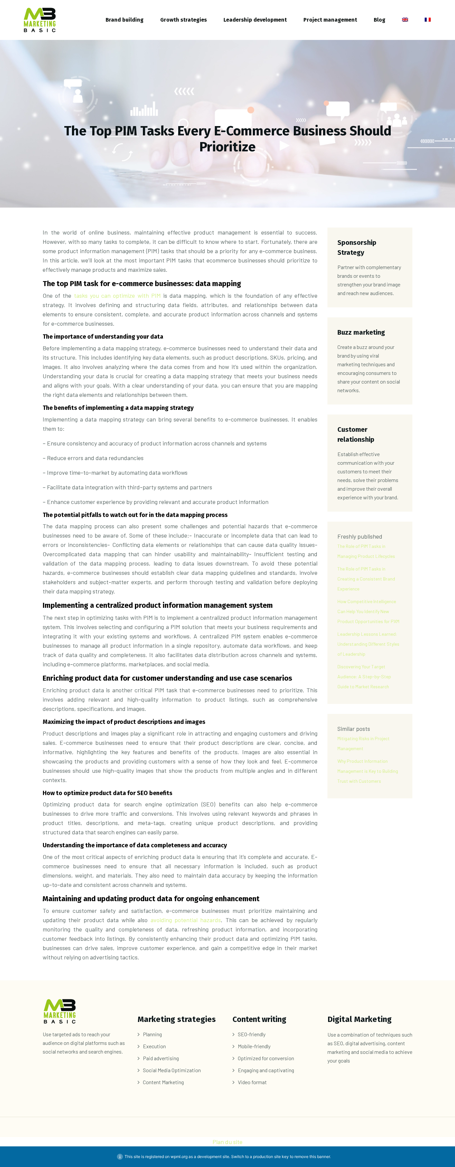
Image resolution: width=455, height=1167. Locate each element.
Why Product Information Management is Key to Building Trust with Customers (367, 771)
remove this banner (312, 1156)
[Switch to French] (427, 20)
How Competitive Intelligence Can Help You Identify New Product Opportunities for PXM (368, 611)
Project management (330, 20)
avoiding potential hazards (186, 919)
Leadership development (255, 20)
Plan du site (227, 1141)
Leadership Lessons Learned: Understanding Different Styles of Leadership (368, 644)
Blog (379, 20)
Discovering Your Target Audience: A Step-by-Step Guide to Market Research (364, 676)
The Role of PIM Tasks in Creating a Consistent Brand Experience (366, 578)
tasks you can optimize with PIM (117, 295)
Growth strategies (183, 20)
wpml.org (179, 1156)
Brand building (125, 20)
